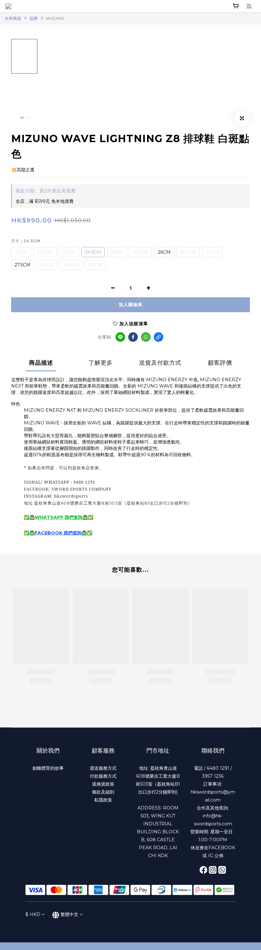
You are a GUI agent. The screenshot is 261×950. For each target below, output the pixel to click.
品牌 (34, 18)
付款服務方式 (103, 776)
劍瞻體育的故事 (48, 768)
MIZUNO (55, 18)
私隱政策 (103, 800)
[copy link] (158, 337)
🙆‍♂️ (32, 533)
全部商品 (13, 18)
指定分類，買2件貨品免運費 (46, 191)
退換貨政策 (103, 784)
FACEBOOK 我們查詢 (58, 533)
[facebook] (133, 337)
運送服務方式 (103, 768)
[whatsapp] (146, 337)
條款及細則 (103, 792)
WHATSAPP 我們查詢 (58, 517)
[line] (120, 337)
